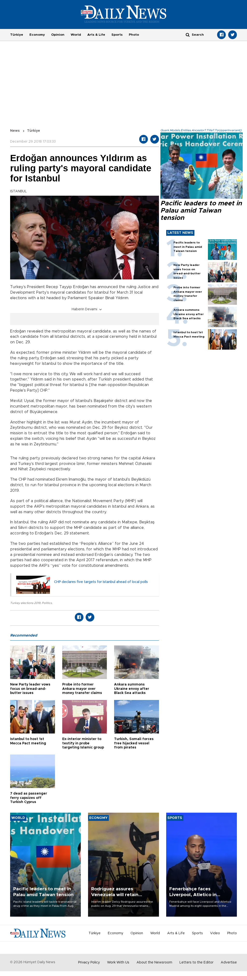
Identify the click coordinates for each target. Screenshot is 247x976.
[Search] (188, 35)
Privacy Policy (89, 962)
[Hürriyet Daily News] (123, 14)
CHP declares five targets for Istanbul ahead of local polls (101, 582)
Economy (37, 34)
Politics (47, 603)
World (76, 34)
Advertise (229, 962)
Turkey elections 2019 (25, 603)
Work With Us (118, 962)
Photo (134, 34)
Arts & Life (96, 34)
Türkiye (16, 34)
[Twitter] (232, 34)
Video (215, 933)
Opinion (57, 34)
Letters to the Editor (196, 962)
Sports (117, 34)
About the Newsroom (154, 962)
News (15, 130)
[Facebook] (221, 34)
